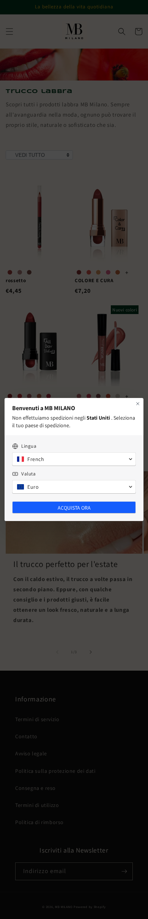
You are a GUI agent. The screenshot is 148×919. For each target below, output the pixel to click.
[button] (74, 459)
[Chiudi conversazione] (138, 403)
